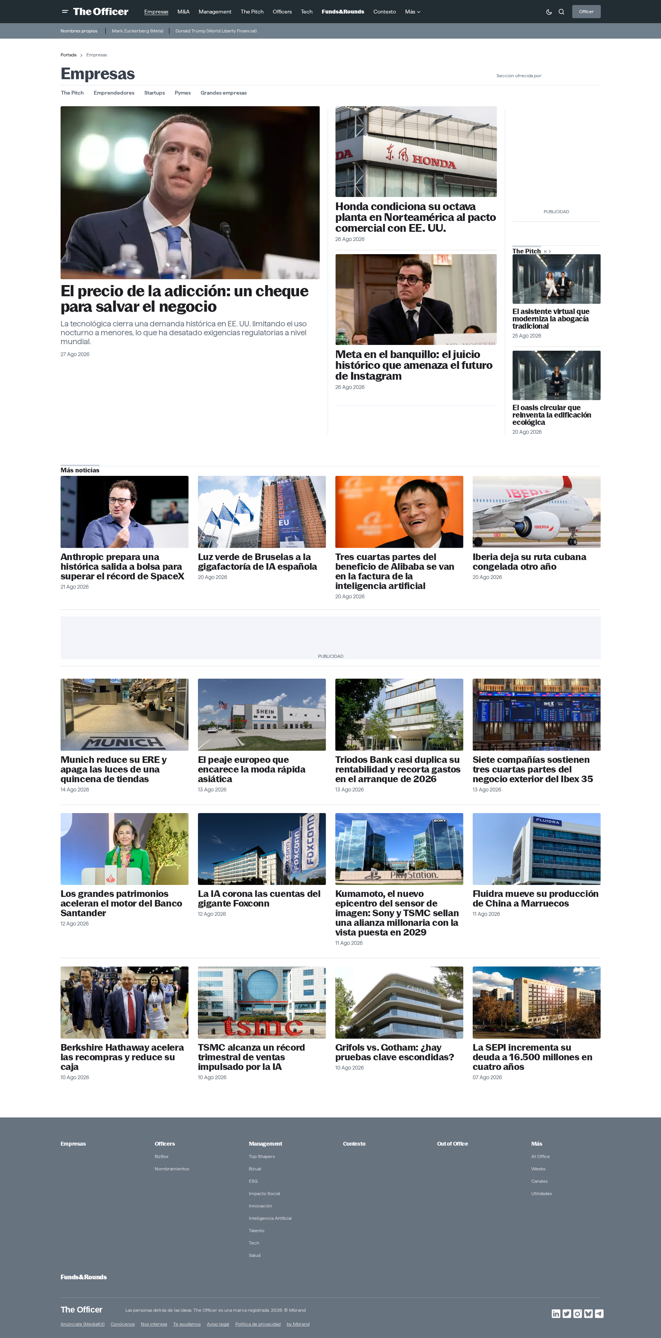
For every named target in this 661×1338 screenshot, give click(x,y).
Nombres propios (79, 30)
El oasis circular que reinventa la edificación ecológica (551, 415)
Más (536, 1144)
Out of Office (452, 1144)
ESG (253, 1180)
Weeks (538, 1168)
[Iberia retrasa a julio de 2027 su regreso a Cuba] (537, 512)
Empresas (73, 1144)
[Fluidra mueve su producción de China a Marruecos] (537, 849)
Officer (586, 11)
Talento (256, 1230)
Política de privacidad (258, 1323)
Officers (165, 1144)
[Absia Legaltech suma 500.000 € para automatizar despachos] (556, 279)
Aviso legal (218, 1323)
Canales (539, 1180)
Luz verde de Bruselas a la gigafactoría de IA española (257, 561)
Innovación (260, 1205)
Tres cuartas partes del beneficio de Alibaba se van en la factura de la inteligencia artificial (395, 571)
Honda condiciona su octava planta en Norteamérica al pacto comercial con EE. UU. (415, 217)
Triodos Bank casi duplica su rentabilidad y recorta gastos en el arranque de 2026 (398, 769)
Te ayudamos (187, 1323)
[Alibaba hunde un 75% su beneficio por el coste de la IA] (399, 512)
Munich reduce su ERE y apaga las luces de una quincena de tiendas (114, 769)
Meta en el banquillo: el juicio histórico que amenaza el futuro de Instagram (413, 365)
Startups (154, 93)
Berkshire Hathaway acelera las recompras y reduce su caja (122, 1057)
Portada (68, 54)
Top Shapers (262, 1156)
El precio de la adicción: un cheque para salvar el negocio (185, 298)
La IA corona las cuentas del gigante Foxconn (259, 898)
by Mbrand (298, 1323)
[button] (65, 11)
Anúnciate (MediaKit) (83, 1323)
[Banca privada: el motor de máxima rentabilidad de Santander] (125, 849)
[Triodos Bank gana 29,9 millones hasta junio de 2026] (399, 715)
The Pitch (72, 93)
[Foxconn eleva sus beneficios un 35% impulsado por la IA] (262, 849)
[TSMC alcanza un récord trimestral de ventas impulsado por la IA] (262, 1002)
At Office (540, 1156)
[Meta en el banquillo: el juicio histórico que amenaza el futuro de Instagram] (416, 299)
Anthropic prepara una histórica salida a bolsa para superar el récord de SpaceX (122, 566)
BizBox (162, 1156)
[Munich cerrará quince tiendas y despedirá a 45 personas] (125, 715)
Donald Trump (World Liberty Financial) (216, 30)
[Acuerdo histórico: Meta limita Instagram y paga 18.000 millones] (190, 192)
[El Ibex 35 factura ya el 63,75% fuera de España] (537, 715)
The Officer (82, 1309)
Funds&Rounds (84, 1277)
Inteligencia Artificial (270, 1218)
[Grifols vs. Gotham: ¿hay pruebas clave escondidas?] (399, 1002)
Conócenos (123, 1323)
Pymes (183, 93)
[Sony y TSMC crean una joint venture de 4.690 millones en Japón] (399, 849)
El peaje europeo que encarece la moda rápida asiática (252, 769)
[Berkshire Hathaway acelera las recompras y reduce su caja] (125, 1002)
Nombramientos (172, 1168)
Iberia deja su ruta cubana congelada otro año (530, 561)
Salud (254, 1255)
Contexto (354, 1144)
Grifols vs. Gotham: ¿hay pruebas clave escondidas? (394, 1052)
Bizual (255, 1168)
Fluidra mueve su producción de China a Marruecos (536, 898)
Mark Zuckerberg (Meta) (137, 30)
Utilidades (541, 1193)
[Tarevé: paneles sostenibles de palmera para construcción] (556, 375)
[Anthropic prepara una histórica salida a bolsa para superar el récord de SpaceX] (125, 512)
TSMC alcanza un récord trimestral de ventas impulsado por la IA (251, 1057)
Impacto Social (264, 1193)
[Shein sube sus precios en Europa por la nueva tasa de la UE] (262, 715)
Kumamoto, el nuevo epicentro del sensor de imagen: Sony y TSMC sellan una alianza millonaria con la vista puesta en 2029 (397, 913)
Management (265, 1144)
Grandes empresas (224, 93)
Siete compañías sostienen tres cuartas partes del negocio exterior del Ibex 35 (533, 769)
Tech (254, 1242)
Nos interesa (154, 1323)
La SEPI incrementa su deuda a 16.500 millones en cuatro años (533, 1057)
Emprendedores (114, 93)
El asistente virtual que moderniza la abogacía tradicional (550, 319)
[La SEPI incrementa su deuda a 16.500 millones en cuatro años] (537, 1002)
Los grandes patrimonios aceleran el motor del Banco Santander (121, 903)
